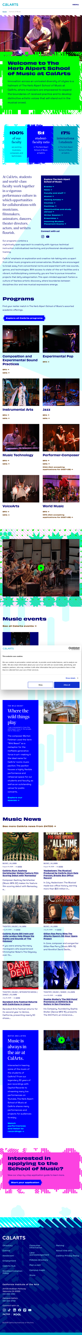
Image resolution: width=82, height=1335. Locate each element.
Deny (40, 685)
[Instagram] (42, 236)
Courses (48, 203)
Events (48, 187)
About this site (64, 1251)
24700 (20, 866)
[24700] (6, 1314)
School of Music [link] (15, 12)
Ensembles (50, 218)
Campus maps (37, 1270)
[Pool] (17, 1314)
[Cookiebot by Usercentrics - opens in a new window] (70, 648)
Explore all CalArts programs (24, 318)
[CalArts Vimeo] (24, 1310)
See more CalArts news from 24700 (28, 827)
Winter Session (52, 215)
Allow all (67, 685)
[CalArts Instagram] (4, 1310)
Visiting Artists (52, 200)
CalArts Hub (9, 1266)
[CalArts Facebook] (19, 1310)
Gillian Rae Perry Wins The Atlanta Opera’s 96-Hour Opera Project (61, 936)
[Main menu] (76, 5)
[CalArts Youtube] (30, 1310)
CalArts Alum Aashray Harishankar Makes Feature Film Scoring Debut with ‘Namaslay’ (20, 873)
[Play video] (41, 567)
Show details (70, 678)
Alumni (48, 196)
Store (32, 1275)
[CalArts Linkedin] (14, 1310)
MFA (5, 373)
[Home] (10, 4)
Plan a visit (35, 1265)
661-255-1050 (9, 1294)
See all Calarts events (18, 626)
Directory (8, 1246)
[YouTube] (48, 236)
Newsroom (8, 1256)
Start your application (25, 1183)
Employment (9, 1261)
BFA (5, 370)
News (47, 190)
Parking (60, 1246)
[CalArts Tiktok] (9, 1310)
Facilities (49, 206)
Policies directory (38, 1260)
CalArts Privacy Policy (67, 1256)
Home (5, 12)
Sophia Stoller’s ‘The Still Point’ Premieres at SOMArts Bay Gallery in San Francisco (61, 1002)
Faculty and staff (53, 193)
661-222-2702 (9, 1301)
